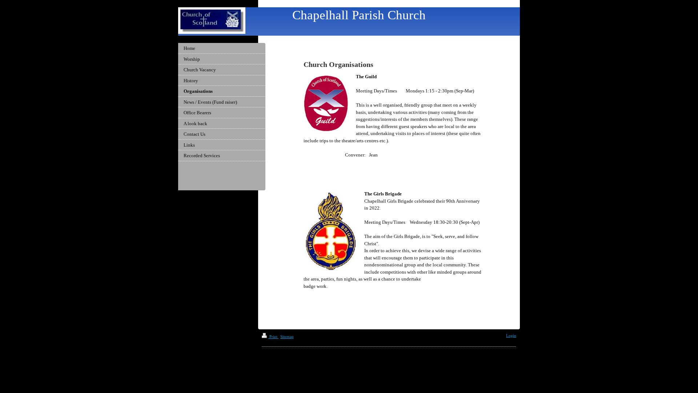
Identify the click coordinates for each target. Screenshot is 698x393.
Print (273, 336)
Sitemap (287, 336)
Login (511, 335)
